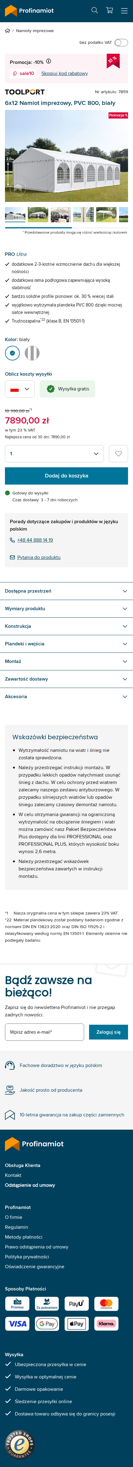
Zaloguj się (109, 1032)
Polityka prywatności (27, 1256)
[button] (109, 10)
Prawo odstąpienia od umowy (36, 1246)
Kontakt (13, 1175)
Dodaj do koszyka (66, 476)
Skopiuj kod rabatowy (64, 73)
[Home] (8, 30)
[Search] (94, 11)
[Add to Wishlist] (118, 453)
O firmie (13, 1217)
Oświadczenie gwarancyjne (34, 1266)
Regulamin (16, 1227)
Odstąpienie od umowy (30, 1185)
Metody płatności (23, 1236)
